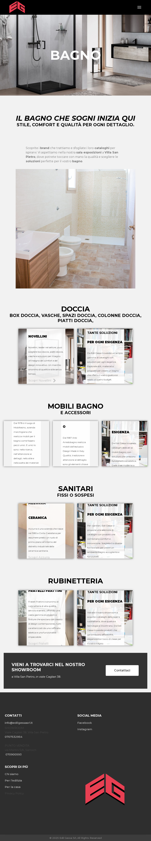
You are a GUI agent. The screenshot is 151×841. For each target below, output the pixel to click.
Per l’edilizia (13, 780)
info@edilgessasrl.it (19, 723)
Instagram (84, 729)
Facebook (84, 723)
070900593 (13, 754)
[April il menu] (139, 7)
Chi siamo (11, 774)
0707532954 (14, 736)
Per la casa (12, 787)
